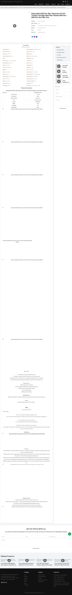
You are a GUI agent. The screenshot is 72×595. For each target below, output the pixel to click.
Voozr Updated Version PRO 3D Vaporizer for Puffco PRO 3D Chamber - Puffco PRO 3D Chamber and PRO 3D (65, 71)
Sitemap (45, 592)
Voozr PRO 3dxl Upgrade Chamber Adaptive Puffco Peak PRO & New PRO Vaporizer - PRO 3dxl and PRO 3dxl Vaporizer (66, 76)
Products (6, 7)
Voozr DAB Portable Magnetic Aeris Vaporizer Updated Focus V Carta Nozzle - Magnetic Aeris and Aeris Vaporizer (65, 66)
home (2, 7)
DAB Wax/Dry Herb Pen (13, 7)
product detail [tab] (25, 45)
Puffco (20, 7)
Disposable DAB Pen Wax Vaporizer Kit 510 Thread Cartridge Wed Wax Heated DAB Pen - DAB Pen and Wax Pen (44, 7)
